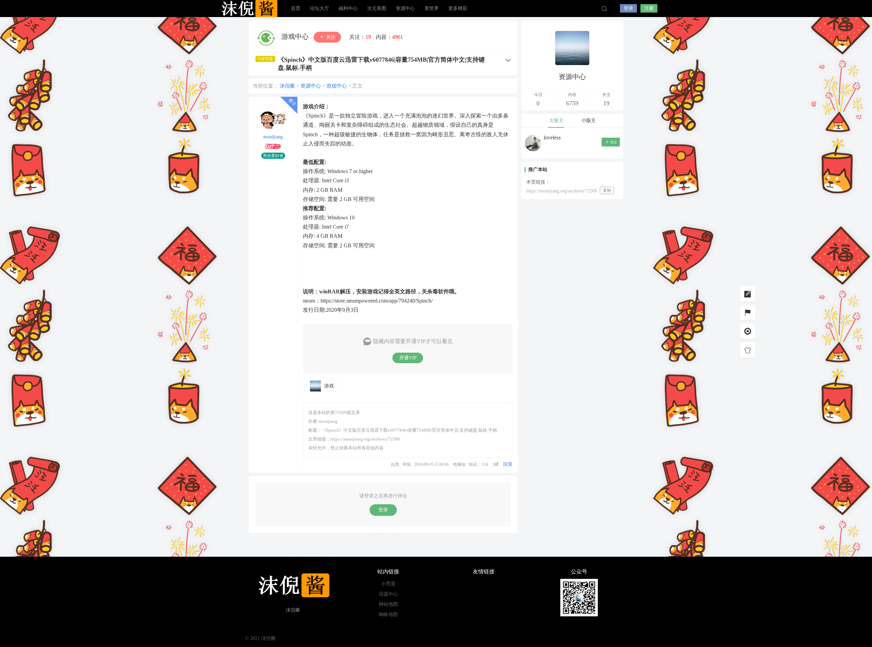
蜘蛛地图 (388, 614)
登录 (628, 8)
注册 (649, 8)
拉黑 (395, 464)
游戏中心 (295, 36)
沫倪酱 (249, 8)
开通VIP (408, 357)
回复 (508, 464)
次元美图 (376, 8)
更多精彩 (457, 8)
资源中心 (405, 8)
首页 (295, 8)
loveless (552, 137)
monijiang (273, 136)
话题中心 (388, 594)
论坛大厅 (319, 8)
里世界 (431, 8)
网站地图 (388, 604)
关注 (330, 37)
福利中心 (348, 8)
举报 (407, 464)
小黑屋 (388, 583)
